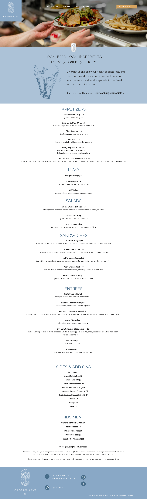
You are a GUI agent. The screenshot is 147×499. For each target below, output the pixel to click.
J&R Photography (129, 495)
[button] (52, 6)
